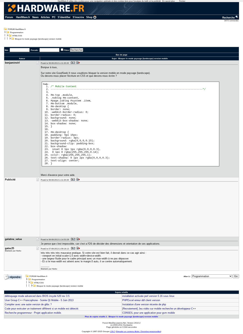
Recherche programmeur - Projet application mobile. (33, 312)
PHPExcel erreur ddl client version (141, 300)
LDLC (112, 331)
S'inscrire (78, 17)
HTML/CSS (17, 36)
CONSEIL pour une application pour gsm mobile (148, 312)
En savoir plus (168, 1)
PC (53, 17)
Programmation (16, 32)
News (35, 17)
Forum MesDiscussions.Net (114, 323)
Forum (9, 17)
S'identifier (64, 17)
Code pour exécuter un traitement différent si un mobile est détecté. (42, 308)
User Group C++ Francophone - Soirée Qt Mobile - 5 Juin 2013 (39, 300)
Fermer (182, 1)
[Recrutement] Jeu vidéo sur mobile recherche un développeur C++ (159, 308)
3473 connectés (231, 21)
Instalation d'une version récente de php (144, 304)
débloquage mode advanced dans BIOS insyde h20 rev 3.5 (37, 296)
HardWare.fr (23, 17)
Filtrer (66, 50)
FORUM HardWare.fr (17, 29)
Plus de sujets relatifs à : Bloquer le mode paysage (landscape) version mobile (121, 317)
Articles (45, 17)
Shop (89, 17)
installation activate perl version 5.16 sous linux (148, 296)
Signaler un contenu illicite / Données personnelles (138, 331)
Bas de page (121, 55)
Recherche (228, 17)
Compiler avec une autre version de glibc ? (28, 304)
